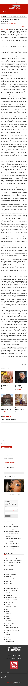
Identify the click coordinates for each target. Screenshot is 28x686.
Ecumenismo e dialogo (10, 588)
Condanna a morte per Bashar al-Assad (14, 557)
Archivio (7, 572)
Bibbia (7, 576)
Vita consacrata (9, 641)
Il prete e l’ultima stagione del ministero (14, 560)
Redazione (19, 411)
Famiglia (7, 592)
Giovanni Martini (9, 534)
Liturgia (7, 604)
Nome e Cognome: (9, 510)
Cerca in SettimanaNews (9, 462)
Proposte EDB (9, 623)
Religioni (7, 625)
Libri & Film (8, 602)
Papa (7, 611)
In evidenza (8, 595)
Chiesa (4, 16)
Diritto (7, 586)
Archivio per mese (8, 471)
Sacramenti (8, 629)
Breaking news (9, 578)
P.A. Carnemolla (9, 540)
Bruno (7, 549)
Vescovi (7, 639)
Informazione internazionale (11, 597)
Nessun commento (11, 23)
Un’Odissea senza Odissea (15, 524)
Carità (7, 579)
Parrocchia (8, 613)
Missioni (7, 608)
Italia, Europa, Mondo (10, 599)
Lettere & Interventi (10, 600)
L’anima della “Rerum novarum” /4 (6, 387)
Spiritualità (8, 636)
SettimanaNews (10, 682)
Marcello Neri (19, 389)
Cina (4, 416)
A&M (16, 683)
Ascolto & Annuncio (10, 574)
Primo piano (8, 620)
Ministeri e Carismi (9, 606)
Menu (3, 11)
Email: (6, 506)
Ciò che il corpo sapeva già (11, 558)
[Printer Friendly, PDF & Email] (23, 365)
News (7, 609)
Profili (7, 622)
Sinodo (7, 632)
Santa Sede (8, 416)
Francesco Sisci (24, 26)
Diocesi (7, 585)
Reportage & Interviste (10, 627)
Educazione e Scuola (10, 590)
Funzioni (7, 593)
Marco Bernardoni (5, 390)
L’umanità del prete (13, 529)
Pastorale (8, 615)
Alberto (7, 524)
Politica (7, 618)
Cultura (7, 583)
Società (7, 634)
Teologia (7, 637)
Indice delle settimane (8, 464)
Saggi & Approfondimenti (11, 630)
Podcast (7, 616)
